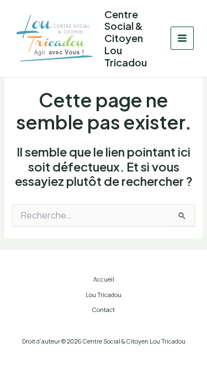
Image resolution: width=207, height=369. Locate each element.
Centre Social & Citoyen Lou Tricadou (125, 38)
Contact (103, 309)
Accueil (103, 279)
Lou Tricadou (103, 294)
